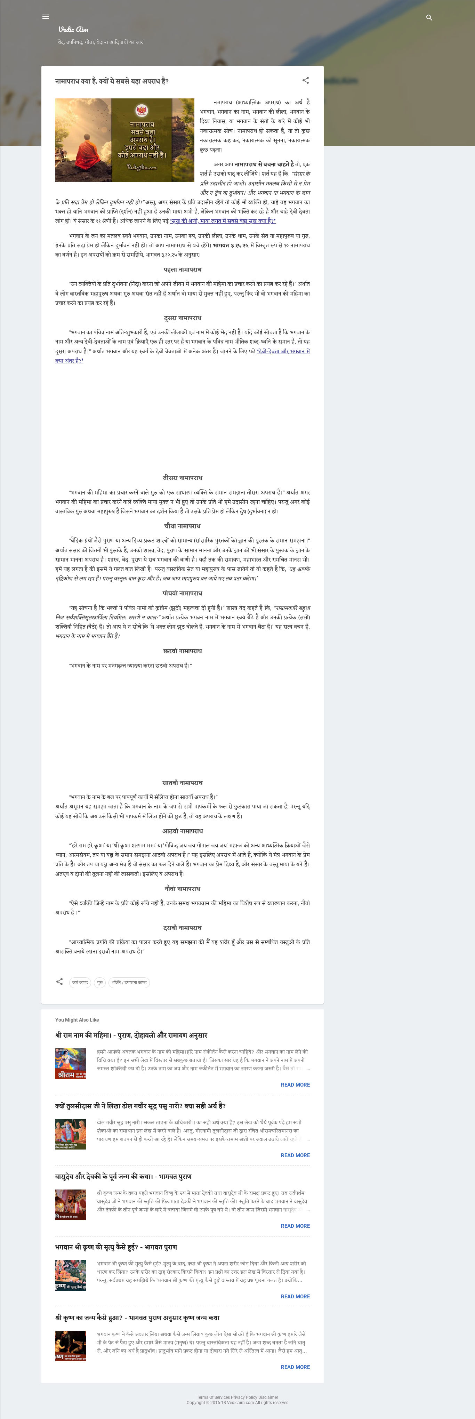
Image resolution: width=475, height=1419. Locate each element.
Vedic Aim (73, 29)
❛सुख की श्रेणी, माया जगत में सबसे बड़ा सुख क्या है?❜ (223, 221)
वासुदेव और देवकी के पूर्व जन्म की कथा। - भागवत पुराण (123, 1177)
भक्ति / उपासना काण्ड (129, 983)
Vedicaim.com (241, 1402)
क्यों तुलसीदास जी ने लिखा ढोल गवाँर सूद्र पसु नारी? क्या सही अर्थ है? (140, 1106)
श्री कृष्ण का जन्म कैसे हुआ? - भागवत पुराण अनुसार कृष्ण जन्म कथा (137, 1318)
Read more (295, 1085)
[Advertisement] (381, 170)
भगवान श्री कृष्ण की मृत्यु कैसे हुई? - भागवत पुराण (116, 1247)
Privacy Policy (244, 1397)
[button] (305, 81)
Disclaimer (268, 1397)
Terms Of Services (214, 1397)
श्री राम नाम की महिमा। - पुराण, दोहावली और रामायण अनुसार (131, 1035)
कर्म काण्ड (80, 983)
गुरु (100, 983)
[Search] (429, 19)
